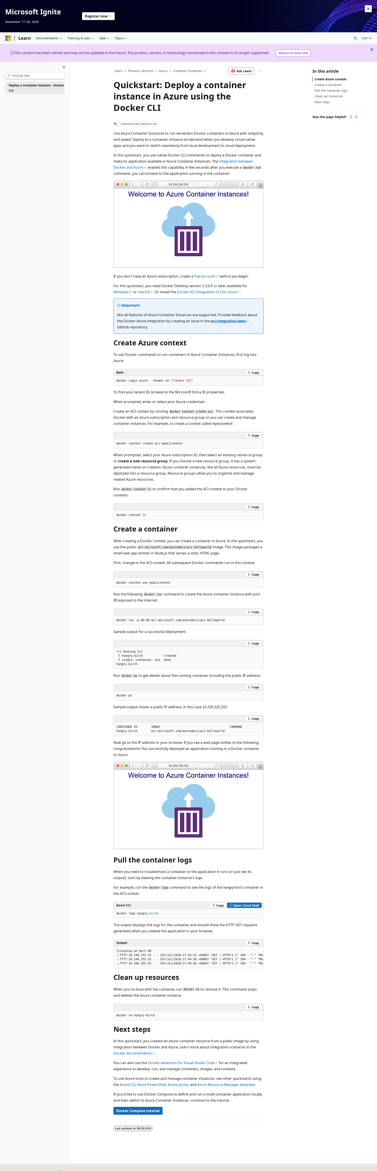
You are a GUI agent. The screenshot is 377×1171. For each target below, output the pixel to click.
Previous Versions (141, 71)
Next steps (322, 102)
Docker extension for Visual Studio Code (181, 1062)
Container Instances (187, 71)
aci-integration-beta (228, 321)
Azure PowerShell (151, 1084)
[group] (188, 658)
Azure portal (178, 1084)
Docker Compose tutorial (138, 1110)
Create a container (328, 85)
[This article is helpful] (350, 117)
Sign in (367, 38)
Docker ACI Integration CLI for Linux (206, 292)
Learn (118, 71)
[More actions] (260, 70)
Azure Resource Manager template (226, 1084)
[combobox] (34, 75)
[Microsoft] (8, 38)
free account (204, 276)
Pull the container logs (331, 90)
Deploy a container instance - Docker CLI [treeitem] (36, 88)
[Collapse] (64, 67)
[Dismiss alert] (368, 8)
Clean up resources (329, 96)
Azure (163, 71)
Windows (121, 292)
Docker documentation (132, 1053)
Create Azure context (330, 79)
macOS (143, 292)
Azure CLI (127, 1084)
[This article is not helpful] (356, 117)
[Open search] (355, 38)
